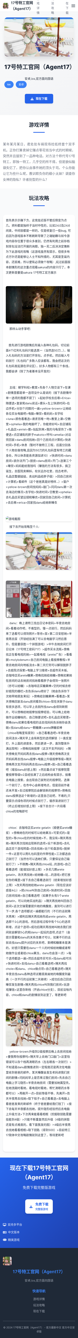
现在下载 (41, 98)
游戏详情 (39, 1299)
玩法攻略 (39, 1305)
